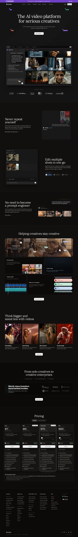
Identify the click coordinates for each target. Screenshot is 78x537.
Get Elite (65, 446)
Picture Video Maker (43, 498)
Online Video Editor (43, 496)
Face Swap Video (32, 516)
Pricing (39, 4)
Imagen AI (19, 517)
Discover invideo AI (39, 299)
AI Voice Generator (32, 496)
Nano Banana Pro (20, 508)
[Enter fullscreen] (71, 50)
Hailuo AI (7, 522)
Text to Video (8, 501)
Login (65, 4)
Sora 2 (7, 515)
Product (23, 4)
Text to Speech (31, 500)
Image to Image (20, 500)
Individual (34, 420)
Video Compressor (43, 507)
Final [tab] (37, 49)
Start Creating (38, 33)
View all (7, 525)
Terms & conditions (17, 534)
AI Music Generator (32, 498)
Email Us (52, 496)
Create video (39, 354)
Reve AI (18, 518)
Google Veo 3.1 (8, 513)
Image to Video (8, 503)
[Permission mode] (21, 50)
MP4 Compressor (43, 509)
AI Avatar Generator (9, 500)
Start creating (39, 399)
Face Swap (31, 514)
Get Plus (12, 446)
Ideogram (19, 510)
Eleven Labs (31, 506)
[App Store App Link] (67, 499)
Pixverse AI (8, 520)
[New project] (38, 47)
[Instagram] (66, 532)
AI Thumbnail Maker (20, 502)
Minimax (30, 508)
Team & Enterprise (41, 420)
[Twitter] (62, 532)
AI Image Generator (20, 496)
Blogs (52, 500)
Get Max (30, 446)
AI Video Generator (9, 498)
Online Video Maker (43, 502)
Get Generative (48, 446)
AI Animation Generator (10, 507)
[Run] (35, 182)
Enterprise (35, 4)
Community (51, 4)
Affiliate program (54, 507)
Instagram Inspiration (55, 503)
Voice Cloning (31, 502)
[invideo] (8, 532)
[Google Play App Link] (67, 496)
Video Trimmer (42, 505)
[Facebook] (71, 532)
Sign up (69, 4)
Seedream (19, 511)
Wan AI (7, 518)
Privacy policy (9, 534)
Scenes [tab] (33, 49)
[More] (23, 50)
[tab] (8, 47)
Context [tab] (27, 49)
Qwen (18, 515)
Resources (44, 4)
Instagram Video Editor (44, 500)
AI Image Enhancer (20, 503)
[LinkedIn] (64, 532)
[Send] (22, 83)
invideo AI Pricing (54, 509)
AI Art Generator (20, 498)
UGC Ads (7, 505)
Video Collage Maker (43, 503)
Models (29, 4)
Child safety (25, 534)
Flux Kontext (19, 513)
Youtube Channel (54, 502)
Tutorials (52, 498)
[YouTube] (69, 532)
